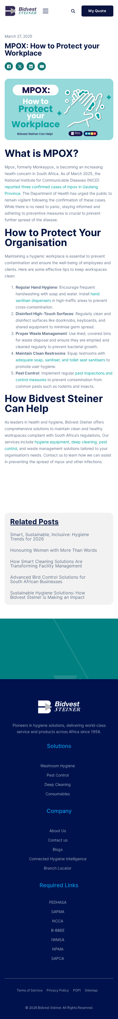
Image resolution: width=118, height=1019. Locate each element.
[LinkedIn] (31, 66)
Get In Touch (59, 657)
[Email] (42, 66)
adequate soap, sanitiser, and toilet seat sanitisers (60, 359)
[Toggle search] (73, 11)
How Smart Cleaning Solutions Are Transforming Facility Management (46, 564)
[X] (20, 66)
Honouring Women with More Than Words (53, 550)
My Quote (97, 11)
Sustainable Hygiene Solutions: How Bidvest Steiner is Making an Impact (47, 595)
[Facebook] (9, 66)
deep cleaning (84, 441)
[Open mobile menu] (45, 11)
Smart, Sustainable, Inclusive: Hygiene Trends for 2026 (49, 537)
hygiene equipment (51, 441)
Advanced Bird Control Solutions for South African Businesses (48, 579)
